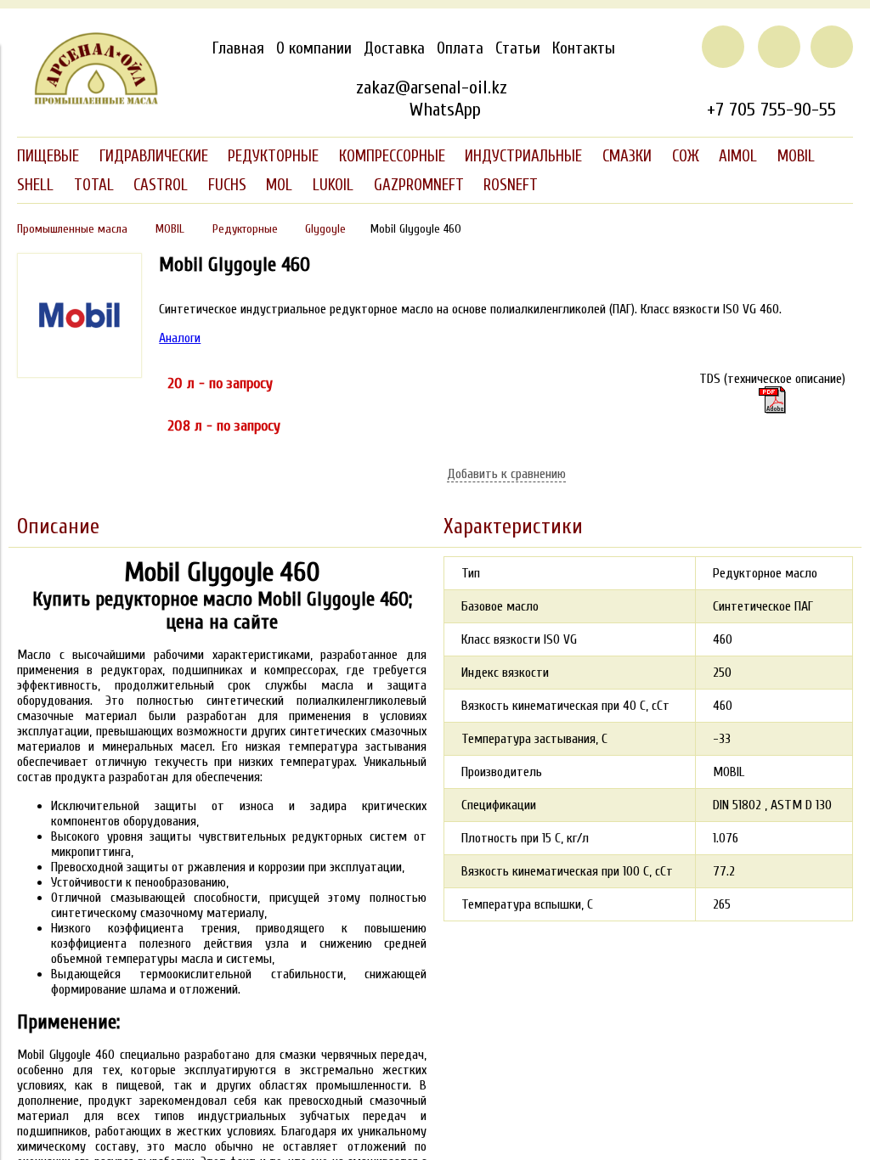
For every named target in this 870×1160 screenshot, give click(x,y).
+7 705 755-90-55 (771, 110)
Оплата (460, 48)
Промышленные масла (72, 229)
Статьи (517, 48)
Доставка (394, 48)
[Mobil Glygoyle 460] (772, 400)
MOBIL (169, 229)
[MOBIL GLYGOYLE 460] (79, 373)
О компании (314, 48)
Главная (238, 48)
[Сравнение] (779, 46)
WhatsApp (445, 110)
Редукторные (245, 229)
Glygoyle (325, 229)
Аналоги (180, 338)
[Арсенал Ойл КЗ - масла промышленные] (88, 101)
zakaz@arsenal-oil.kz (431, 87)
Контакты (583, 48)
